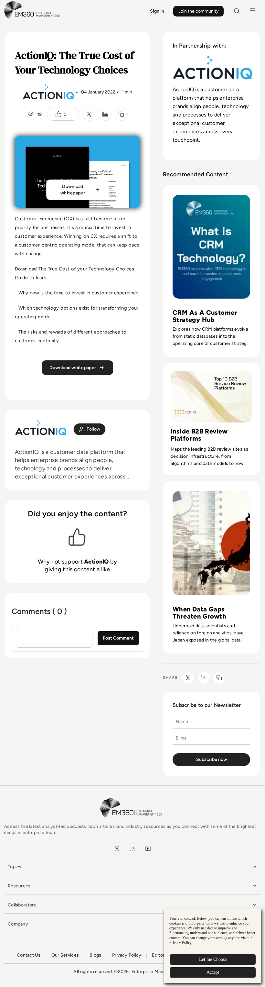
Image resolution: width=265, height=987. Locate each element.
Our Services (65, 955)
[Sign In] (90, 429)
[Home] (33, 18)
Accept (213, 972)
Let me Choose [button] (213, 959)
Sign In (157, 11)
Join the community (198, 11)
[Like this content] (58, 114)
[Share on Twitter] (88, 114)
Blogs (95, 955)
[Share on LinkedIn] (105, 114)
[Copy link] (121, 114)
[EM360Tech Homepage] (132, 820)
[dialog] (212, 945)
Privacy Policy (127, 955)
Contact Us (29, 955)
